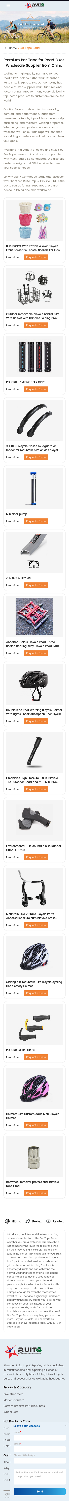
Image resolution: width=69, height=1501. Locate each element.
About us (9, 1462)
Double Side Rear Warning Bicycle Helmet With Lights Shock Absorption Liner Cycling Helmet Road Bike (34, 714)
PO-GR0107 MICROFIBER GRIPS (25, 382)
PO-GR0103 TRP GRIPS (20, 1050)
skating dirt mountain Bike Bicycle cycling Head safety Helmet (34, 984)
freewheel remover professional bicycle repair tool (32, 1184)
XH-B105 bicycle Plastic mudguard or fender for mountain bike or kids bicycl (32, 448)
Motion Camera (14, 1400)
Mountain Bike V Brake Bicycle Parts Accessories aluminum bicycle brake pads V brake (31, 918)
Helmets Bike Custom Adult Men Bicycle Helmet (32, 1116)
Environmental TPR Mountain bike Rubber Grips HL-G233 (33, 848)
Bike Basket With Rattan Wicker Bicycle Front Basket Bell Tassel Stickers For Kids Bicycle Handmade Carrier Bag (33, 250)
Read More (12, 257)
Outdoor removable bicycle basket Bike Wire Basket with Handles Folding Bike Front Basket (32, 318)
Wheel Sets (11, 1412)
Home (13, 48)
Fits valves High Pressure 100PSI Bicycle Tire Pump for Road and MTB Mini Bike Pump (32, 782)
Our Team (10, 1474)
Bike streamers (13, 1394)
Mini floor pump (16, 514)
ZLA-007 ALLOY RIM (18, 578)
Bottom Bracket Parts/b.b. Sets (24, 1406)
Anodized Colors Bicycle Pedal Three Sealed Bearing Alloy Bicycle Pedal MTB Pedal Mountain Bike (32, 646)
